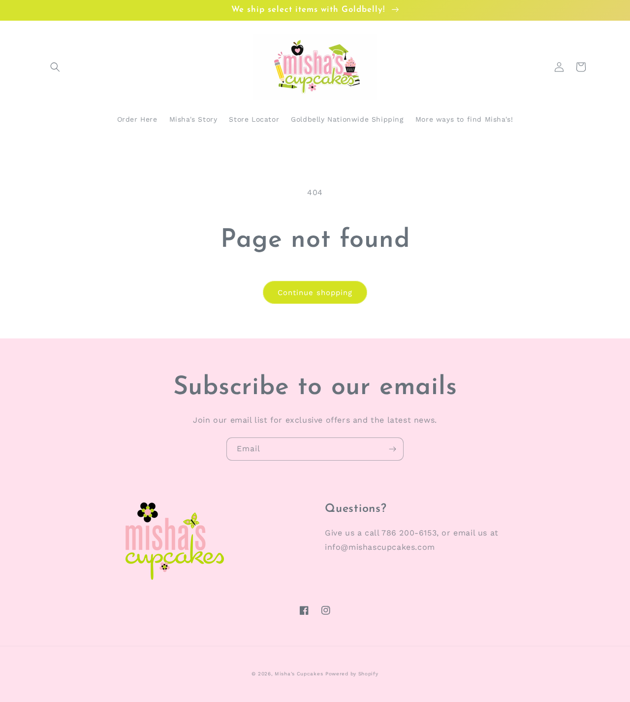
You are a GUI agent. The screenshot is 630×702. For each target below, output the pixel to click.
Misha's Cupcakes (299, 673)
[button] (55, 67)
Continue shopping (315, 292)
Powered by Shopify (351, 673)
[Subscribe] (392, 449)
